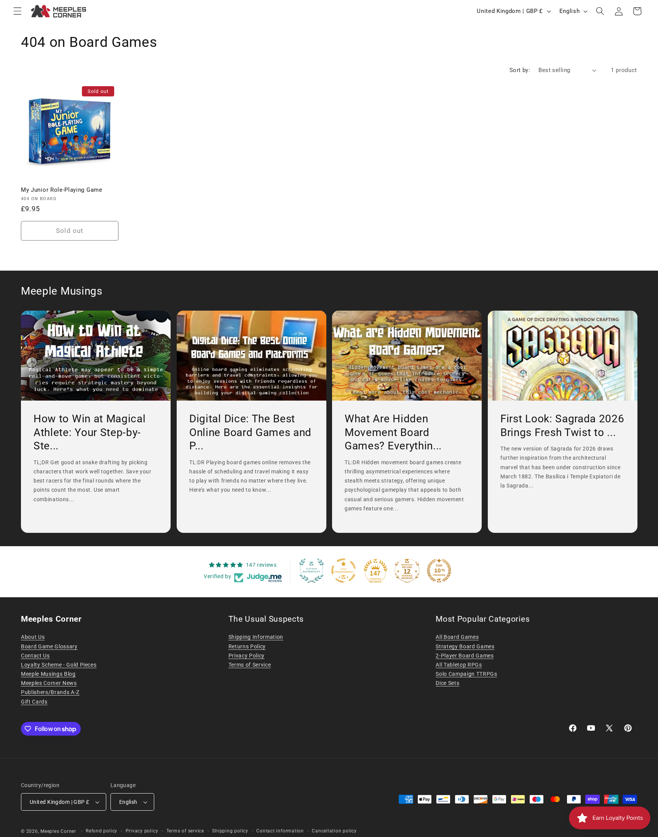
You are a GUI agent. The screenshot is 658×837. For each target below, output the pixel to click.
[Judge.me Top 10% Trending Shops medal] (439, 570)
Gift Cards (34, 702)
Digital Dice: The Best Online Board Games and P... (250, 432)
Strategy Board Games (465, 646)
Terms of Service (249, 665)
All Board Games (457, 637)
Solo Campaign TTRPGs (466, 674)
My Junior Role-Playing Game (61, 189)
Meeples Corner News (49, 683)
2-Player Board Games (465, 656)
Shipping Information (255, 637)
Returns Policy (247, 646)
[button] (17, 11)
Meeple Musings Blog (48, 674)
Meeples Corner (58, 831)
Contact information (280, 831)
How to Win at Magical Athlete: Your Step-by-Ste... (90, 432)
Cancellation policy (334, 831)
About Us (33, 637)
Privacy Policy (246, 656)
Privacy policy (142, 831)
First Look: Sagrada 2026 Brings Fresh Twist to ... (562, 425)
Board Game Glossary (49, 646)
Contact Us (35, 656)
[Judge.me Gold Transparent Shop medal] (343, 570)
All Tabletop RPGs (459, 665)
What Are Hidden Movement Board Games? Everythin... (393, 432)
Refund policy (101, 831)
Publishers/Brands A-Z (50, 692)
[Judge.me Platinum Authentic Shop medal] (311, 570)
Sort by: (519, 70)
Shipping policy (230, 831)
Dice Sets (447, 683)
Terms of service (185, 831)
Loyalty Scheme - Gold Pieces (58, 665)
